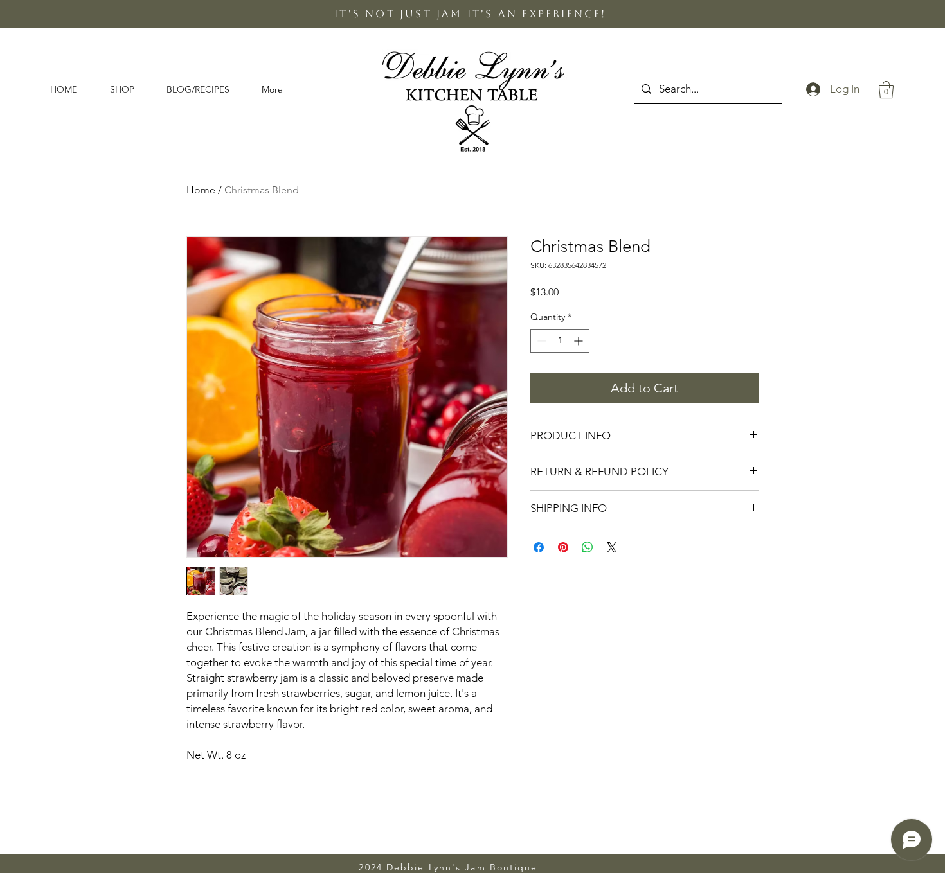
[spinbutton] (560, 341)
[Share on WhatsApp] (587, 547)
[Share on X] (612, 547)
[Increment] (580, 341)
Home (200, 190)
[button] (128, 89)
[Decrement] (540, 341)
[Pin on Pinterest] (563, 547)
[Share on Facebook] (538, 547)
